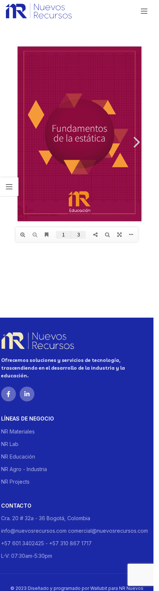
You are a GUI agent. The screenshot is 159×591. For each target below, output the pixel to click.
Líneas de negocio (27, 418)
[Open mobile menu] (144, 11)
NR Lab (9, 444)
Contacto (16, 505)
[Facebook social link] (8, 394)
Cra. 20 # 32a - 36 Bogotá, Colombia (45, 518)
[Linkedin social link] (27, 394)
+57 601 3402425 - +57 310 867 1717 (46, 543)
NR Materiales (18, 431)
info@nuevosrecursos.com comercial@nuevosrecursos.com (74, 531)
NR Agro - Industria (24, 469)
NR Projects (15, 481)
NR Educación (18, 456)
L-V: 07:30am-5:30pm (26, 556)
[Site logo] (39, 10)
